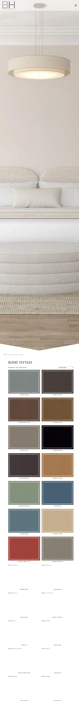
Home (7, 354)
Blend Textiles (14, 354)
